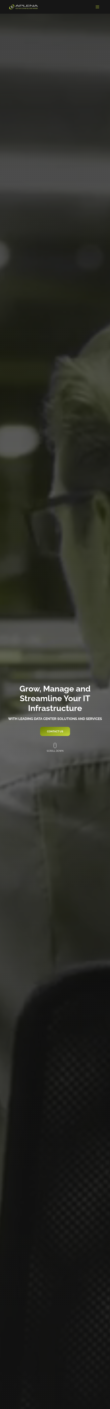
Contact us (55, 731)
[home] (23, 7)
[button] (97, 6)
